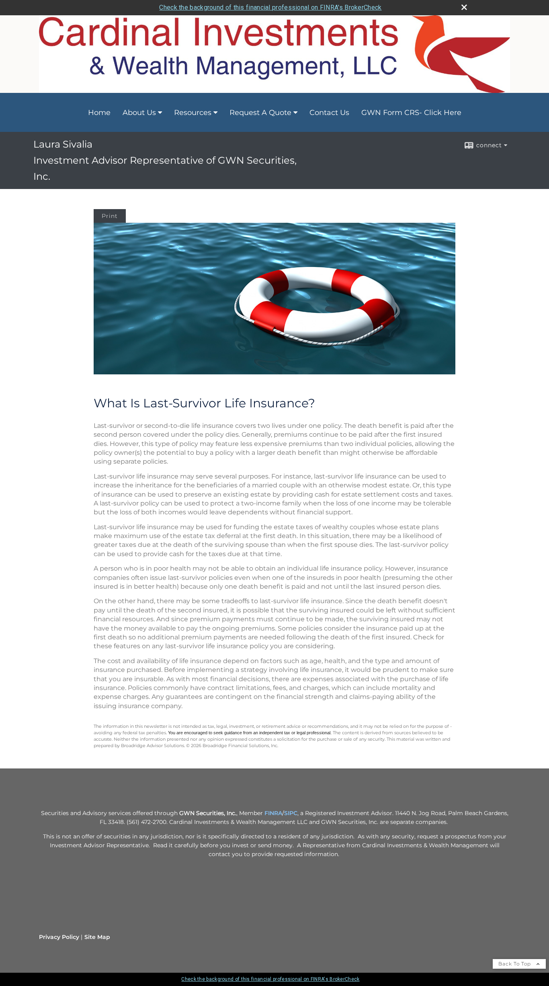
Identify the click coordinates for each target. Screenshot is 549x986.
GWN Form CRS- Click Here (411, 112)
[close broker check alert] (464, 7)
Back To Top (515, 964)
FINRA (273, 813)
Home (99, 112)
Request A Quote (260, 112)
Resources (192, 112)
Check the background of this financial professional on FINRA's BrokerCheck (270, 7)
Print (110, 216)
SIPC (290, 813)
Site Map (97, 937)
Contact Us (329, 112)
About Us (139, 112)
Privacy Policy (59, 937)
